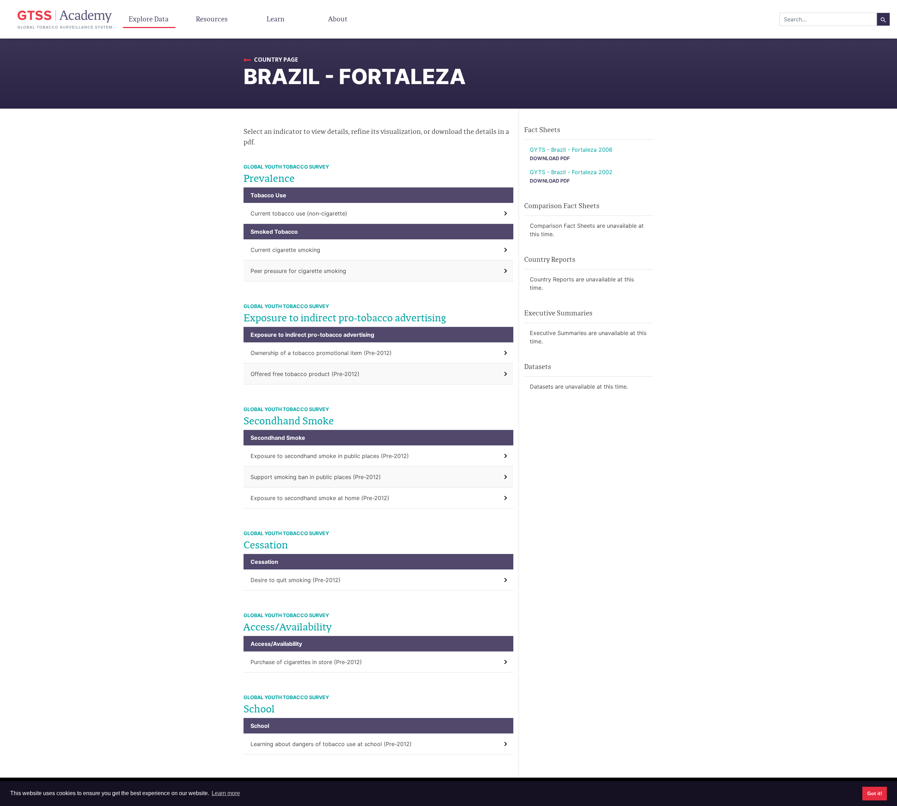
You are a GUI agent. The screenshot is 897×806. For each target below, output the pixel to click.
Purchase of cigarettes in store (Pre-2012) (306, 661)
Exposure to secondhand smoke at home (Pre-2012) (320, 497)
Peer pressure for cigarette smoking (298, 270)
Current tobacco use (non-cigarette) (299, 213)
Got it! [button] (874, 793)
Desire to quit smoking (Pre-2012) (296, 579)
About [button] (338, 19)
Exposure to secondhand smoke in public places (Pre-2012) (330, 455)
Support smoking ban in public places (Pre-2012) (316, 476)
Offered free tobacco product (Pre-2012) (305, 373)
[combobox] (828, 19)
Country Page (275, 59)
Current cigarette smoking (285, 249)
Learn (276, 19)
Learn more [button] (226, 793)
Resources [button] (212, 19)
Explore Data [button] (149, 19)
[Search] (883, 19)
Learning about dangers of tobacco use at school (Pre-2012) (331, 743)
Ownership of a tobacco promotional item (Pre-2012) (321, 352)
